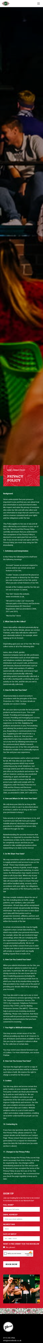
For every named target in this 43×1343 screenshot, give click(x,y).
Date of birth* (9, 1234)
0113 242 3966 (9, 1338)
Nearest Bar (9, 1224)
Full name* (8, 1205)
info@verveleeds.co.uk (12, 1340)
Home (9, 470)
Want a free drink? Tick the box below (21, 1244)
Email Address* (10, 1214)
